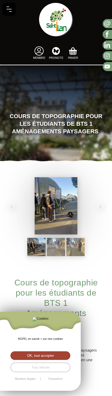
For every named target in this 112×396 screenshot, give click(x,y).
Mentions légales (25, 378)
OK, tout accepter (40, 356)
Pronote (56, 57)
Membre (39, 57)
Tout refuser (40, 367)
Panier (73, 57)
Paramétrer (55, 378)
